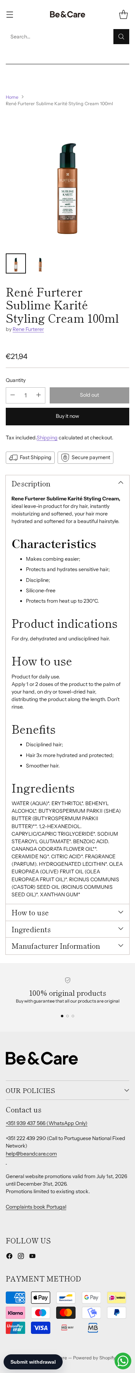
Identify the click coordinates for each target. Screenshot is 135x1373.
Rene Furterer (28, 329)
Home (12, 97)
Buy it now (67, 416)
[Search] (121, 36)
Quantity (16, 380)
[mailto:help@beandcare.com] (6, 1161)
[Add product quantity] (38, 395)
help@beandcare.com (31, 1153)
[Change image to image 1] (16, 263)
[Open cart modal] (123, 14)
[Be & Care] (68, 14)
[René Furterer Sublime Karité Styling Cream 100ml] (67, 180)
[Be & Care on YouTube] (32, 1257)
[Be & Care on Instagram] (21, 1257)
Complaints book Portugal (36, 1207)
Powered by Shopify (94, 1357)
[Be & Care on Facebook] (9, 1257)
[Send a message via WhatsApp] (122, 1361)
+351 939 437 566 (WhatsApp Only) (46, 1123)
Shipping (47, 437)
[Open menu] (9, 14)
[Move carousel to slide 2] (67, 1016)
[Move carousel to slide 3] (73, 1016)
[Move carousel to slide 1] (62, 1016)
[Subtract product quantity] (12, 395)
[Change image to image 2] (40, 263)
